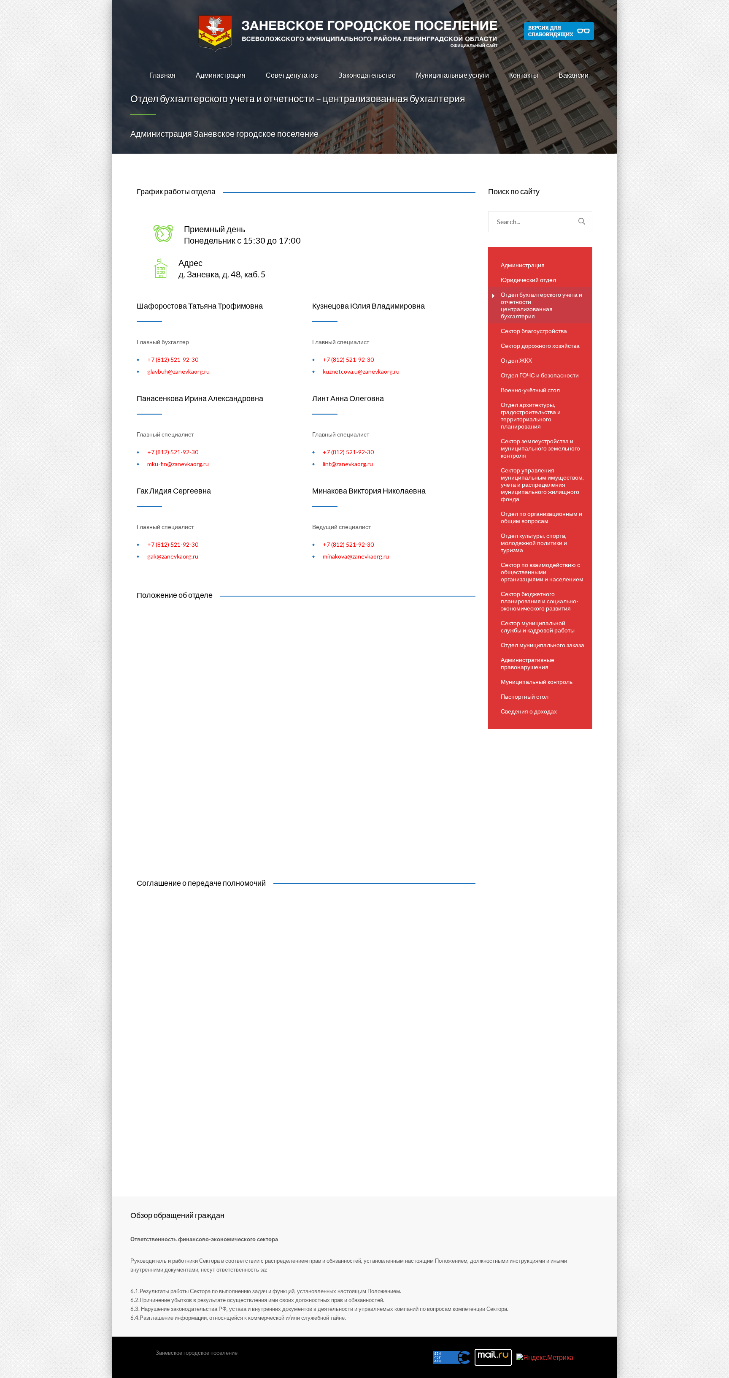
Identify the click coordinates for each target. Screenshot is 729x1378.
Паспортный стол (524, 696)
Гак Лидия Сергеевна (174, 490)
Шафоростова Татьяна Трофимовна (200, 305)
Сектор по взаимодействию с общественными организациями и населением (542, 572)
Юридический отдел (528, 279)
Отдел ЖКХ (516, 360)
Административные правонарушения (527, 663)
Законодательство (367, 75)
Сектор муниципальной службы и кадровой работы (538, 626)
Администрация (221, 75)
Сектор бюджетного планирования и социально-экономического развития (539, 601)
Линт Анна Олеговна (348, 398)
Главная (162, 75)
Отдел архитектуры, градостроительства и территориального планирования (531, 415)
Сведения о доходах (529, 711)
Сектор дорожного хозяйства (540, 345)
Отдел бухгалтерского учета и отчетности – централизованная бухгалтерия (541, 305)
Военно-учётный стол (530, 389)
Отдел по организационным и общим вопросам (541, 517)
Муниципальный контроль (536, 681)
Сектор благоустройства (534, 330)
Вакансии (574, 75)
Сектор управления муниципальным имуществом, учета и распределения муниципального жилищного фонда (542, 484)
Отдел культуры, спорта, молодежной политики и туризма (534, 542)
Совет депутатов (292, 75)
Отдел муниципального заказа (542, 644)
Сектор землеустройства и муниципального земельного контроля (540, 448)
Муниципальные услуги (452, 75)
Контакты (523, 75)
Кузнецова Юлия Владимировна (368, 305)
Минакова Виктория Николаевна (369, 490)
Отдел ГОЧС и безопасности (540, 375)
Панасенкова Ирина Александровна (200, 398)
